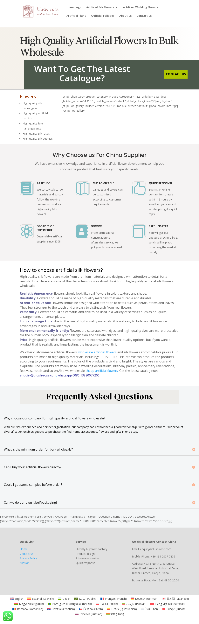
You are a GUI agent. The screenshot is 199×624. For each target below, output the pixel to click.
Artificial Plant (76, 16)
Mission (25, 563)
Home (24, 549)
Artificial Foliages (102, 16)
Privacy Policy (28, 558)
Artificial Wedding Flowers (140, 7)
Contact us (144, 16)
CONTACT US (176, 74)
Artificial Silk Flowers (100, 7)
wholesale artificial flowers (97, 352)
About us (125, 16)
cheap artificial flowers (102, 370)
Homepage (73, 7)
